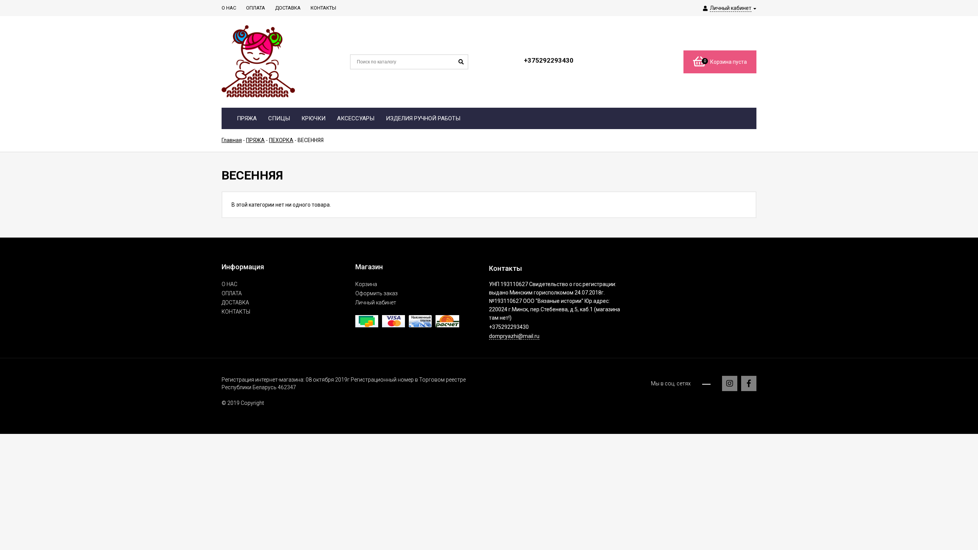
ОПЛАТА (232, 293)
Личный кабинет (375, 302)
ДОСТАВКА (235, 302)
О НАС (229, 284)
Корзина (366, 284)
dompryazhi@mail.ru (514, 336)
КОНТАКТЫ (236, 312)
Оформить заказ (376, 293)
